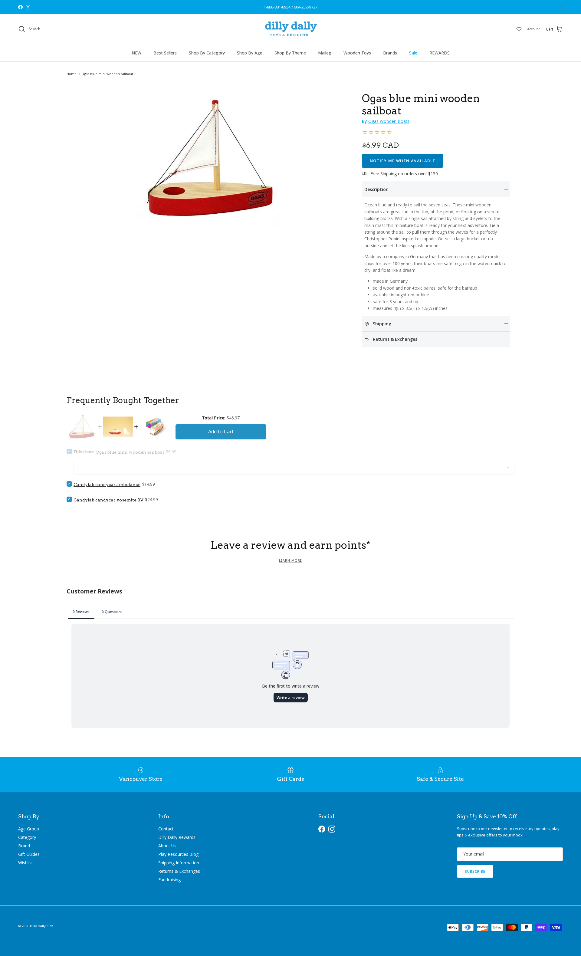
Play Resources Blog (178, 854)
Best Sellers (165, 53)
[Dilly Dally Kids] (290, 29)
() (562, 7)
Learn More (290, 560)
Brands (390, 53)
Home (72, 73)
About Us (167, 846)
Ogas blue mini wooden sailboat (107, 73)
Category (27, 837)
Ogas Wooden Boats (388, 121)
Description (376, 189)
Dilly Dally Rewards (176, 837)
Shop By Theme (290, 53)
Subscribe (475, 871)
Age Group (28, 829)
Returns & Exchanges (179, 871)
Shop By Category (207, 53)
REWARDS (439, 53)
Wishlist (25, 863)
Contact (166, 829)
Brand (24, 846)
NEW (136, 53)
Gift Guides (29, 854)
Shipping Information (178, 863)
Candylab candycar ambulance (107, 484)
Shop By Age (249, 53)
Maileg (324, 53)
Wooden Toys (357, 53)
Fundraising (169, 879)
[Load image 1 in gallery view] (210, 157)
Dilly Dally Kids (41, 926)
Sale (413, 53)
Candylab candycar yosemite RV (108, 500)
